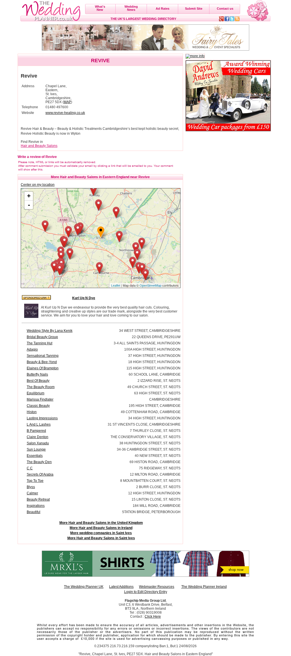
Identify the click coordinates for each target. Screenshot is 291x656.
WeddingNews (131, 8)
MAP (67, 102)
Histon (32, 412)
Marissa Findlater (40, 399)
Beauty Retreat (38, 499)
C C (30, 468)
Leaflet (115, 285)
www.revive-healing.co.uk (65, 113)
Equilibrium (35, 393)
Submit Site (193, 8)
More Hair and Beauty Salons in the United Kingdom (101, 523)
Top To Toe (35, 481)
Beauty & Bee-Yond (42, 362)
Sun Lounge (36, 449)
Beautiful (33, 512)
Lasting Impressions (42, 418)
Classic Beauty (38, 406)
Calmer (32, 493)
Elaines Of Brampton (43, 368)
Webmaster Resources (156, 587)
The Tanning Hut (39, 343)
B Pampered (36, 431)
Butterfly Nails (37, 374)
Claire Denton (37, 437)
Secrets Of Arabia (40, 474)
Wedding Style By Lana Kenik (49, 331)
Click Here (153, 616)
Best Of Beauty (38, 381)
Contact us (225, 8)
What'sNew (100, 8)
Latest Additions (121, 587)
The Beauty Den (39, 462)
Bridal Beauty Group (42, 337)
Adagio (32, 349)
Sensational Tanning (43, 356)
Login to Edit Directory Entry (145, 592)
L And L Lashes (39, 424)
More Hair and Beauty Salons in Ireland (101, 528)
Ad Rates (162, 8)
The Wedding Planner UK (83, 587)
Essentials (35, 456)
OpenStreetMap (150, 285)
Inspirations (36, 506)
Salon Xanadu (38, 443)
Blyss (31, 487)
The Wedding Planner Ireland (204, 587)
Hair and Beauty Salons (39, 146)
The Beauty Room (41, 387)
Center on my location (38, 185)
